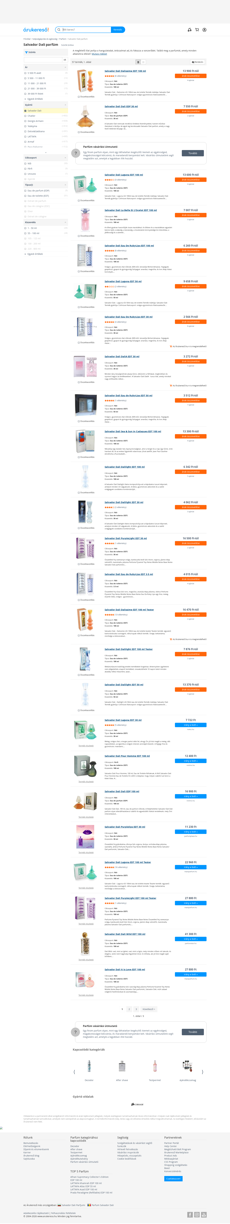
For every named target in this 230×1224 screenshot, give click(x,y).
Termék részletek (86, 745)
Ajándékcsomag (188, 1080)
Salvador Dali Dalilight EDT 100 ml (125, 466)
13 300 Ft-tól (191, 431)
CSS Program (171, 1161)
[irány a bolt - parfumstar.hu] (88, 944)
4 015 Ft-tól (191, 574)
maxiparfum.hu (190, 871)
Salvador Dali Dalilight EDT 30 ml (124, 502)
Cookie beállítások (126, 1158)
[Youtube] (204, 1214)
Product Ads (170, 1155)
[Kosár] (196, 30)
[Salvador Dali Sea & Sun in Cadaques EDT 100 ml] (88, 441)
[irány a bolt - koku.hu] (88, 730)
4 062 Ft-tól (191, 502)
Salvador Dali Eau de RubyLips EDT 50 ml (128, 395)
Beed (167, 1168)
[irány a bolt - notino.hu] (88, 766)
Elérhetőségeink (31, 1146)
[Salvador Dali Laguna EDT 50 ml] (88, 291)
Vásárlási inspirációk (128, 1152)
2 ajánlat (190, 115)
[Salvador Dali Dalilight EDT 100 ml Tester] (88, 659)
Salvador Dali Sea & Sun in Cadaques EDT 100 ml (133, 431)
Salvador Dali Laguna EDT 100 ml (124, 174)
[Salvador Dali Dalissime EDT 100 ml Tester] (88, 619)
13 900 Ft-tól (191, 71)
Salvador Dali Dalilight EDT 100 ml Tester (129, 649)
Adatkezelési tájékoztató (36, 1213)
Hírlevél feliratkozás (127, 1149)
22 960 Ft (191, 862)
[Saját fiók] (204, 30)
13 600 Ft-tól (191, 175)
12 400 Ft (191, 756)
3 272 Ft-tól (191, 356)
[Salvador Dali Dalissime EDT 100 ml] (88, 81)
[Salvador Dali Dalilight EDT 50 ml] (88, 694)
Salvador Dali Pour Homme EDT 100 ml (127, 756)
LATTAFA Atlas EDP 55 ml (83, 1186)
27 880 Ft (191, 898)
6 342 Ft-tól (191, 467)
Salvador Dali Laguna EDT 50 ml (123, 281)
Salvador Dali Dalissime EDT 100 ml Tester (129, 609)
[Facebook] (190, 1214)
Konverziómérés (172, 1171)
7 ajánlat (190, 405)
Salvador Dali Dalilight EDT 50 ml (124, 684)
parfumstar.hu (191, 943)
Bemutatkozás (30, 1143)
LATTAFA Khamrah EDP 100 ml (86, 1183)
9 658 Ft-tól (191, 281)
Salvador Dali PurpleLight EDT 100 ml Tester (130, 898)
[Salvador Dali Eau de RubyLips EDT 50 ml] (88, 405)
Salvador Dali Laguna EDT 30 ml (123, 720)
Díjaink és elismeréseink (36, 1149)
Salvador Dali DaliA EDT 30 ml (122, 356)
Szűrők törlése (67, 45)
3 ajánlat (190, 219)
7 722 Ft (191, 720)
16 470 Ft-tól (191, 609)
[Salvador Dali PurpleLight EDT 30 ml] (88, 548)
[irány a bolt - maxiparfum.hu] (88, 872)
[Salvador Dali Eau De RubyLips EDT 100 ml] (88, 255)
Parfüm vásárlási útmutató (100, 146)
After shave (122, 1080)
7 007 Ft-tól (191, 210)
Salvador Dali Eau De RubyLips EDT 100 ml (129, 245)
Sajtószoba (29, 1158)
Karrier (27, 1152)
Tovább (193, 153)
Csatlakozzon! (173, 1178)
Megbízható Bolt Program (177, 1149)
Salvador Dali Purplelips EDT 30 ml (125, 826)
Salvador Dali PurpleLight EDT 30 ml (126, 538)
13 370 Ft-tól (191, 684)
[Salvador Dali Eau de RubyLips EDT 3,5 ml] (88, 584)
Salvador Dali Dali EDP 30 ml (121, 106)
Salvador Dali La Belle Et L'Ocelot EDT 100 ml (131, 210)
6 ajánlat (190, 255)
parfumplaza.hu (190, 836)
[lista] (138, 62)
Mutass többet (99, 53)
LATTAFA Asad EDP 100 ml (83, 1189)
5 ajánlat (190, 366)
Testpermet (155, 1080)
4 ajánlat (190, 80)
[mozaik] (143, 62)
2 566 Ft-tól (191, 317)
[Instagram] (197, 1214)
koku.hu (190, 729)
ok (65, 59)
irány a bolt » (191, 724)
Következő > (149, 1009)
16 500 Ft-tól (191, 538)
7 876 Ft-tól (191, 649)
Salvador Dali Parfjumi (73, 1205)
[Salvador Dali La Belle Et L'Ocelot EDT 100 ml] (88, 220)
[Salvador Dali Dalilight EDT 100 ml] (88, 477)
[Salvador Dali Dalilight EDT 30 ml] (88, 512)
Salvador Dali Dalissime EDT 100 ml (125, 71)
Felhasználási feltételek (63, 1213)
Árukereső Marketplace (176, 1152)
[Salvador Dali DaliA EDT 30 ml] (88, 366)
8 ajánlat (190, 326)
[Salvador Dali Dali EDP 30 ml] (88, 116)
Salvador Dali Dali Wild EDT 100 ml (125, 934)
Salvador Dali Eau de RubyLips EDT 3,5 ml (129, 574)
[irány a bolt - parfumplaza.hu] (88, 837)
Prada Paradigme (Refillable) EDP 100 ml (91, 1192)
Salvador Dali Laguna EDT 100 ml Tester (128, 862)
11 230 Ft (191, 827)
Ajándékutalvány (79, 1158)
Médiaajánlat (171, 1158)
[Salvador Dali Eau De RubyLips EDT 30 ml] (88, 326)
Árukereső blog (31, 1155)
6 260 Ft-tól (191, 245)
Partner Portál (171, 1143)
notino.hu (191, 765)
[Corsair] (137, 1104)
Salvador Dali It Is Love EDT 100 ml (125, 969)
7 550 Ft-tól (191, 106)
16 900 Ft (191, 791)
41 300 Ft (191, 934)
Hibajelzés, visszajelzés (129, 1155)
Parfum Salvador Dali (103, 1205)
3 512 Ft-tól (191, 395)
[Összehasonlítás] (190, 30)
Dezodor (89, 1080)
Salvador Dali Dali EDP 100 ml (122, 791)
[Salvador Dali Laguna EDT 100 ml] (88, 184)
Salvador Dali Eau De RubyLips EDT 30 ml (129, 316)
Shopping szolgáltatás (175, 1164)
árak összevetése (191, 75)
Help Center (170, 1146)
